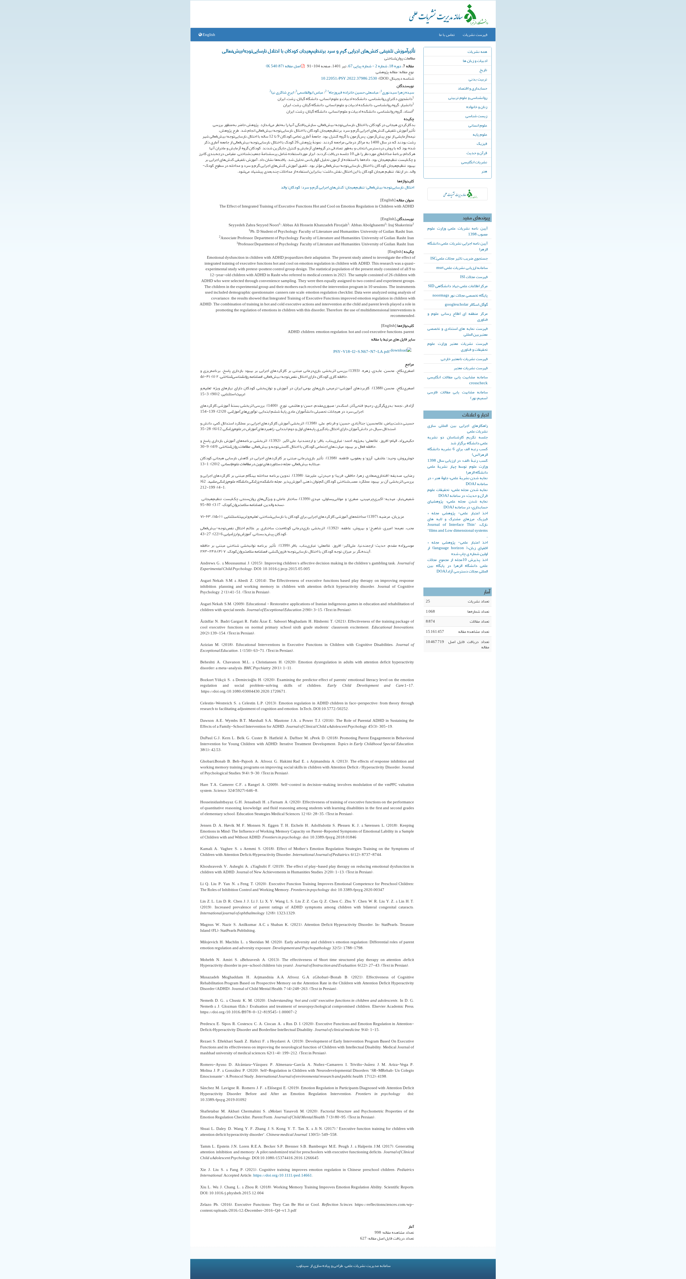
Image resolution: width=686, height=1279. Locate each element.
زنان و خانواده (476, 106)
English (208, 34)
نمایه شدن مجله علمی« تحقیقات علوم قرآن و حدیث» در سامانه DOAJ (457, 492)
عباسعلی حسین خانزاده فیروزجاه (353, 92)
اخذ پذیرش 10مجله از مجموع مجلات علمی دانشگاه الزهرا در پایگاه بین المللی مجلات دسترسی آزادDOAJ (457, 565)
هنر (484, 171)
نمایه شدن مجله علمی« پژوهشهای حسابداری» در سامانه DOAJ (457, 504)
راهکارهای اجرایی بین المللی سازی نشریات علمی (457, 428)
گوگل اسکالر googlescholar (466, 304)
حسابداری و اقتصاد (472, 88)
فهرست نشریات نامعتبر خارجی (464, 359)
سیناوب (302, 1265)
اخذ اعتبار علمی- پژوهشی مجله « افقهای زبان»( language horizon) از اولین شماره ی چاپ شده (457, 548)
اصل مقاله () (283, 66)
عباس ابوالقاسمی (310, 92)
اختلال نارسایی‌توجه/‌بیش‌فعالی (390, 187)
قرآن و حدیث (477, 153)
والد (284, 187)
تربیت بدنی (478, 79)
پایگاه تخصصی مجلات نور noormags (460, 295)
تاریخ (483, 69)
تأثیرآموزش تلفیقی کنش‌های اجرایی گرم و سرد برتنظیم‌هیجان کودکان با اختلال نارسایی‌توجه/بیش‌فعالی (318, 50)
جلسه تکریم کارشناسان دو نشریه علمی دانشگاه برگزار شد (457, 440)
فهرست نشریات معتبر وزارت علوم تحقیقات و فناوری (457, 346)
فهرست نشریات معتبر (471, 368)
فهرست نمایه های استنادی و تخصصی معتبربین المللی (457, 331)
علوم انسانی (477, 125)
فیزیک (482, 143)
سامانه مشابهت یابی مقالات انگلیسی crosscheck (457, 380)
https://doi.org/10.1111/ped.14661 (282, 1175)
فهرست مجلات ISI (474, 276)
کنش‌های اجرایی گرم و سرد (323, 187)
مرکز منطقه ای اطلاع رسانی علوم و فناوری (457, 316)
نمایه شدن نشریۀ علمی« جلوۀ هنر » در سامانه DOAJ (457, 480)
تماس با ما (447, 34)
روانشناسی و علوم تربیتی (467, 97)
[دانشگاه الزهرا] (457, 194)
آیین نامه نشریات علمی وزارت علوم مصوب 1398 (457, 231)
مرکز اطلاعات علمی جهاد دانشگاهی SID (458, 286)
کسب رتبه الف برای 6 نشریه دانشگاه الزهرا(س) (457, 452)
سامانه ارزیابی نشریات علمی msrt (462, 267)
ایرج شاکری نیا (282, 92)
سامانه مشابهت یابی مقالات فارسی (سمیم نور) (457, 395)
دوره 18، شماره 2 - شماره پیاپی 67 (374, 66)
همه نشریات (477, 51)
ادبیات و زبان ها (475, 60)
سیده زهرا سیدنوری (398, 92)
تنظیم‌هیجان (355, 187)
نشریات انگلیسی (474, 162)
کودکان (294, 187)
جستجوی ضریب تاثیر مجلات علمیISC (459, 258)
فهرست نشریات (475, 34)
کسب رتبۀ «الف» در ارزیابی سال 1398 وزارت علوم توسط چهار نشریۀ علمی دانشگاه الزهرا (457, 466)
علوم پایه (480, 134)
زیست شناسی (476, 116)
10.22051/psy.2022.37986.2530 (349, 78)
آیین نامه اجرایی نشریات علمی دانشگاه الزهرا (457, 246)
